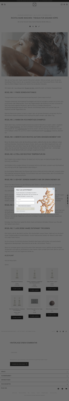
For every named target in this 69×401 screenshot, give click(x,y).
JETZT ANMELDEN (25, 209)
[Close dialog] (53, 189)
